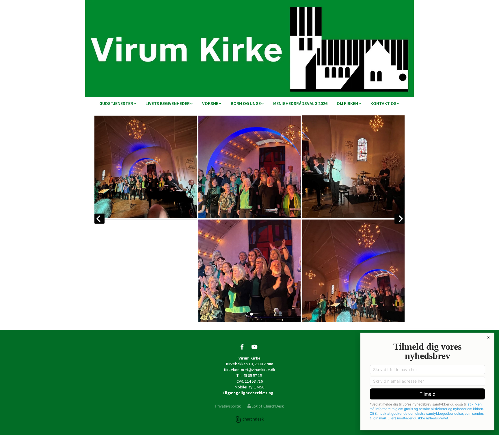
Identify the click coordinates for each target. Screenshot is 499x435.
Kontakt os (383, 103)
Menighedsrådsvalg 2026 (300, 103)
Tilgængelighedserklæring (247, 392)
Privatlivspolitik (228, 406)
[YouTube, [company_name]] (254, 346)
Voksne (210, 103)
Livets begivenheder (168, 103)
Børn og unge (246, 103)
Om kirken (347, 103)
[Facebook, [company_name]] (242, 346)
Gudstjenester (116, 103)
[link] (118, 103)
